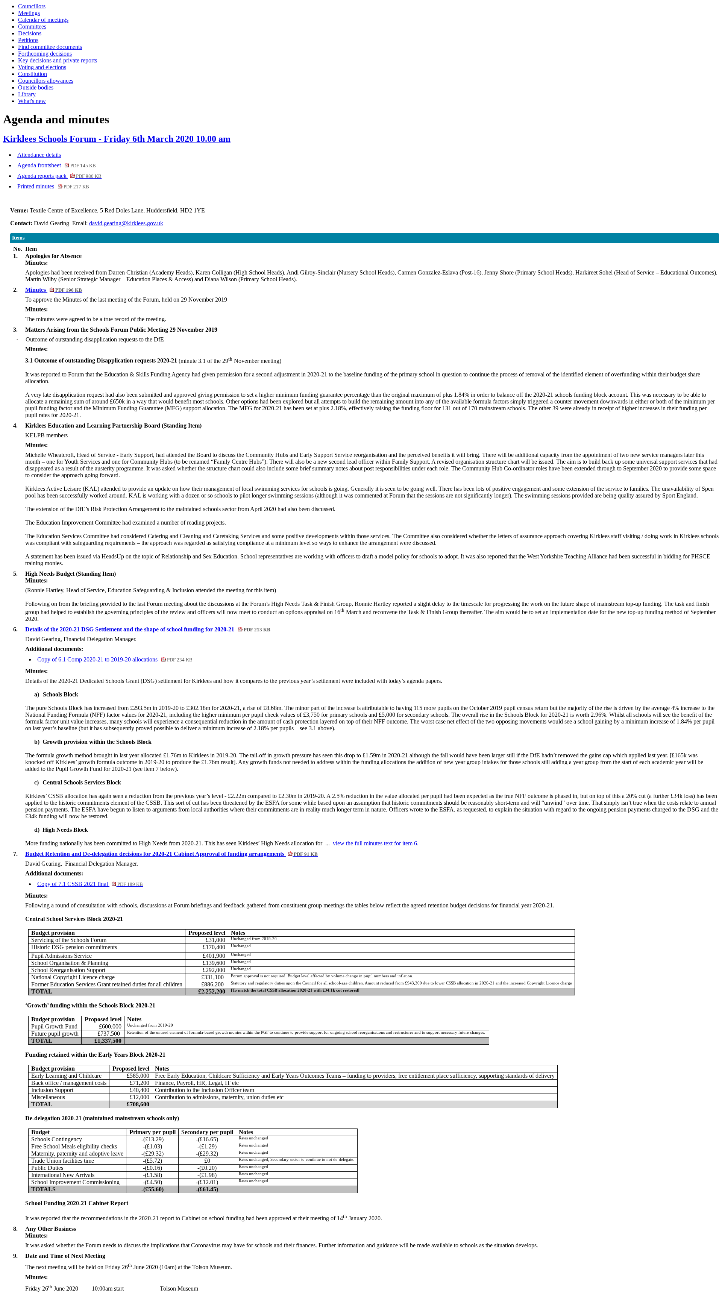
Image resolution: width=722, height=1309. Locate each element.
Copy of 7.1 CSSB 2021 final (90, 884)
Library (27, 94)
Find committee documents (50, 47)
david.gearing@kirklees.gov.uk (126, 223)
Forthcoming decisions (45, 53)
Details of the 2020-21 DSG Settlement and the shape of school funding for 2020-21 (147, 629)
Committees (32, 26)
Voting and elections (42, 67)
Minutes (53, 290)
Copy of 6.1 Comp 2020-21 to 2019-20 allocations (115, 659)
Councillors (32, 6)
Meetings (29, 13)
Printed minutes (53, 186)
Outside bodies (35, 87)
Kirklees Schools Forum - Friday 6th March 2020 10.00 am (117, 139)
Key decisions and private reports (57, 60)
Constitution (32, 74)
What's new (32, 101)
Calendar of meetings (43, 20)
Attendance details (39, 155)
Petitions (28, 40)
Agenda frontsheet (56, 165)
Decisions (29, 33)
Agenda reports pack (59, 176)
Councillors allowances (45, 80)
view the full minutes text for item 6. (376, 843)
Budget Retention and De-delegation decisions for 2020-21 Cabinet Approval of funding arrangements (171, 854)
